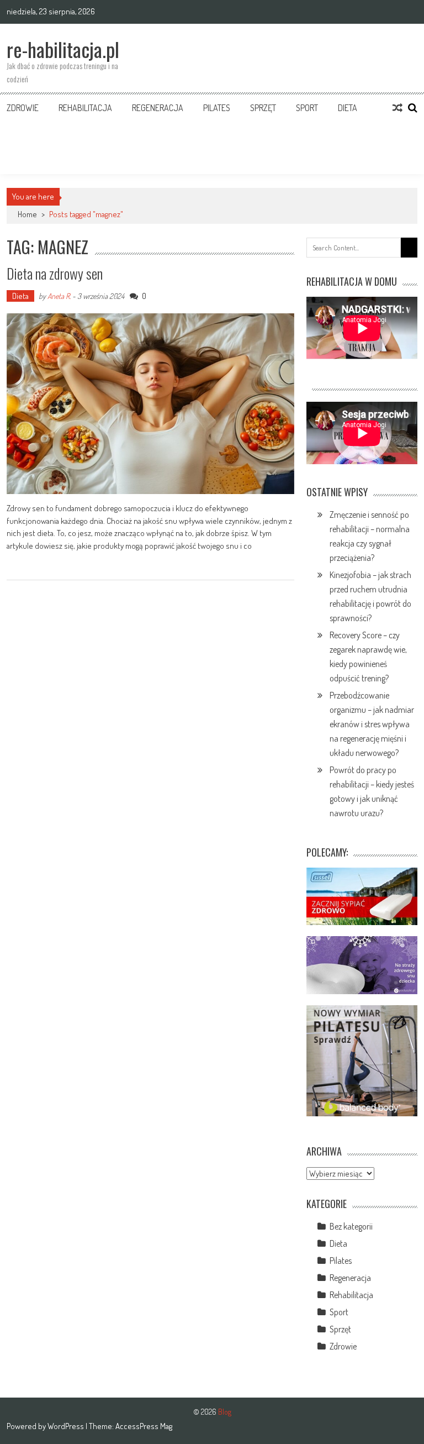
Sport (307, 107)
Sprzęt (263, 107)
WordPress (66, 1426)
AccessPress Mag (143, 1426)
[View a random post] (397, 108)
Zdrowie (23, 107)
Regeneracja (157, 107)
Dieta (347, 107)
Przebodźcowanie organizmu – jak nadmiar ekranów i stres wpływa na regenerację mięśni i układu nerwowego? (372, 724)
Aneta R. (59, 296)
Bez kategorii (351, 1226)
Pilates (216, 107)
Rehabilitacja (85, 107)
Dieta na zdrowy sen (55, 273)
